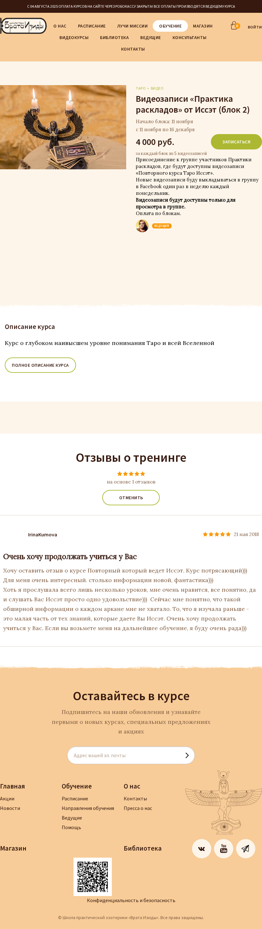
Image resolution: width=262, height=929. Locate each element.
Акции (7, 798)
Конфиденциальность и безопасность (131, 900)
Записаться (236, 142)
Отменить (131, 498)
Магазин (203, 26)
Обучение (170, 26)
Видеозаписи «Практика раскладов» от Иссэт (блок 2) (193, 104)
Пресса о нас (138, 808)
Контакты (133, 49)
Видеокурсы (74, 37)
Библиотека (114, 37)
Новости (10, 808)
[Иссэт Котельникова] (142, 221)
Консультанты (190, 37)
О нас (59, 26)
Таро (141, 88)
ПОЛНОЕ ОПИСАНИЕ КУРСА (40, 365)
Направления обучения (88, 808)
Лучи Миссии (132, 26)
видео (157, 88)
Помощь (71, 827)
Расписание (92, 26)
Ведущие (150, 37)
